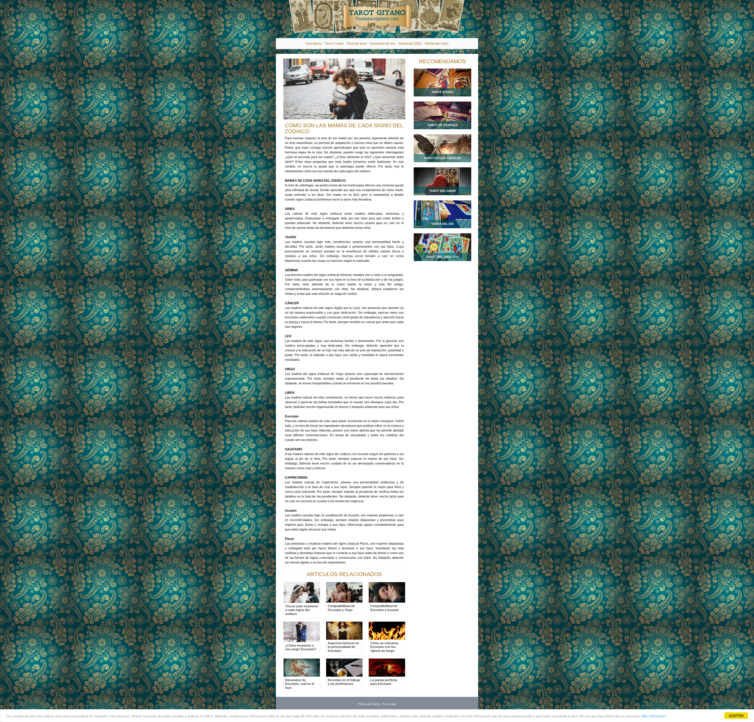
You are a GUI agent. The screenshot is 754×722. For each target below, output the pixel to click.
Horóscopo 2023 (410, 43)
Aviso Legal (389, 704)
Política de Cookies (369, 704)
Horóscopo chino (436, 43)
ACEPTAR (736, 715)
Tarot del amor (357, 43)
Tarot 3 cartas (334, 43)
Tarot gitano (314, 43)
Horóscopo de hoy (382, 43)
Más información (653, 715)
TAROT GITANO (377, 15)
